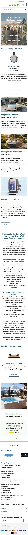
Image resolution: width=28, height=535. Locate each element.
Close (14, 508)
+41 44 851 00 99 (7, 500)
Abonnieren (25, 520)
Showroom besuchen (14, 40)
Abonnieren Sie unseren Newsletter (11, 517)
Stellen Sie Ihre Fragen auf (13, 504)
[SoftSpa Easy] (14, 57)
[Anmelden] (23, 5)
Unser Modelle (14, 35)
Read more (21, 1)
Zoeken (25, 9)
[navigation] (1, 1)
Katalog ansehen (2, 4)
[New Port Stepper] (14, 355)
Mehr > (6, 224)
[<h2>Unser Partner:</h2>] (8, 455)
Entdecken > (14, 89)
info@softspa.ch (8, 502)
